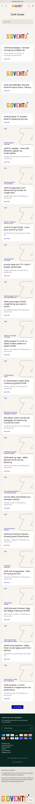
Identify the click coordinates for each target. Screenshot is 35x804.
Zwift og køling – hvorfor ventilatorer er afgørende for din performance (17, 687)
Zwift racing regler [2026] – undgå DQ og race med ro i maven (15, 304)
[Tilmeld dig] (31, 728)
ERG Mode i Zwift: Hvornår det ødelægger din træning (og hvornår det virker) (17, 420)
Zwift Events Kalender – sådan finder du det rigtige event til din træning (17, 647)
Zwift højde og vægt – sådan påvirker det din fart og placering (16, 459)
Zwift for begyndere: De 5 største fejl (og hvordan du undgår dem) (15, 190)
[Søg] (6, 6)
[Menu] (2, 6)
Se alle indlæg (17, 707)
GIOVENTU (15, 758)
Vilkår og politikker (17, 762)
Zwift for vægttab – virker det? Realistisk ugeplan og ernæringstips (16, 150)
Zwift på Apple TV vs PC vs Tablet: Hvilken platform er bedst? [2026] (15, 343)
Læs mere (7, 59)
